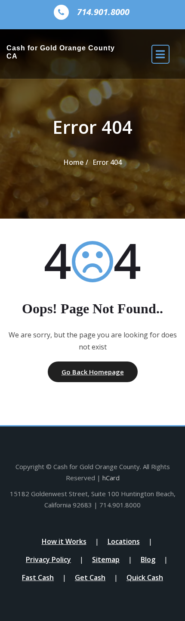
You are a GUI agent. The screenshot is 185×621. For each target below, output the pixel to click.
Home (73, 162)
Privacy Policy (48, 559)
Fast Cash (38, 577)
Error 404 (107, 162)
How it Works (64, 541)
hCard (111, 477)
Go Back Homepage (93, 372)
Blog (148, 559)
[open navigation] (160, 54)
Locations (124, 541)
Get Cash (90, 577)
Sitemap (106, 559)
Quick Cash (144, 577)
